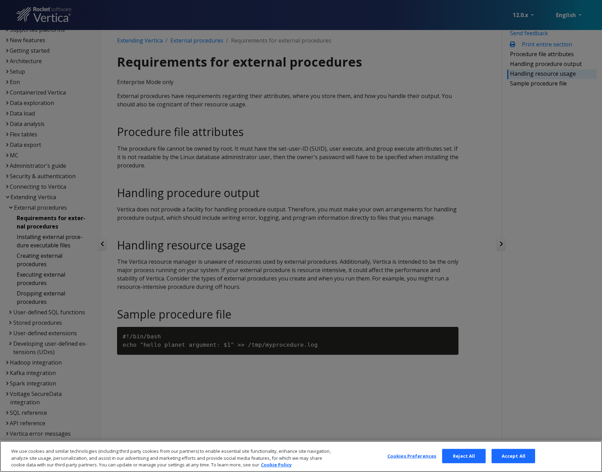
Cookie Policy (276, 465)
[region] (301, 456)
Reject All (464, 455)
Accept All (513, 455)
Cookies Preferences (411, 455)
